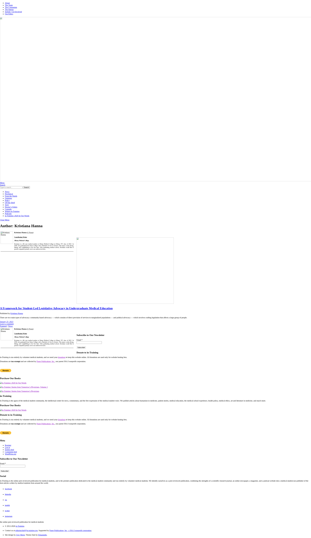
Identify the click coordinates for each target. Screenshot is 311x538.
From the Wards (11, 196)
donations (61, 357)
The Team (9, 5)
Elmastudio (42, 535)
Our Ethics (9, 14)
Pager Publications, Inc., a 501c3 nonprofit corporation (70, 530)
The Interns (9, 10)
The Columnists (11, 7)
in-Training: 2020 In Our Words (17, 216)
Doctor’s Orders (11, 207)
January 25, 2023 (6, 322)
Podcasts (8, 214)
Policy (7, 200)
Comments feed (11, 452)
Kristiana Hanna (16, 313)
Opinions (8, 198)
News (7, 192)
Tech (7, 205)
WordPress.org (10, 454)
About (7, 3)
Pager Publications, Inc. (46, 361)
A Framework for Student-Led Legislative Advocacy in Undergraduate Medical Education (56, 308)
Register (8, 445)
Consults (8, 209)
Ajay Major (20, 535)
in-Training (20, 526)
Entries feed (9, 450)
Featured (3, 326)
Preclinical (9, 194)
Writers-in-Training (12, 211)
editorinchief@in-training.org (26, 530)
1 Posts (30, 233)
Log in (7, 447)
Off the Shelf (10, 203)
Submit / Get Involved (13, 12)
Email (79, 340)
